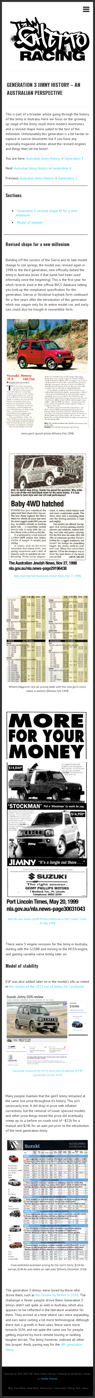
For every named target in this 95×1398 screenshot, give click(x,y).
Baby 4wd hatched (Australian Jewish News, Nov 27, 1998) (47, 576)
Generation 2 (67, 178)
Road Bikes (33, 1388)
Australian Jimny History (43, 158)
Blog (10, 1388)
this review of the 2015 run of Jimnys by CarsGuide (46, 986)
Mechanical (46, 1388)
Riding (71, 1388)
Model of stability (30, 222)
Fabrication (60, 1388)
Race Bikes (20, 1388)
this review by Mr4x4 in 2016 (57, 1295)
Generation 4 (61, 168)
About (85, 1388)
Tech (78, 1388)
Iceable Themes (49, 1378)
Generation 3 (74, 158)
